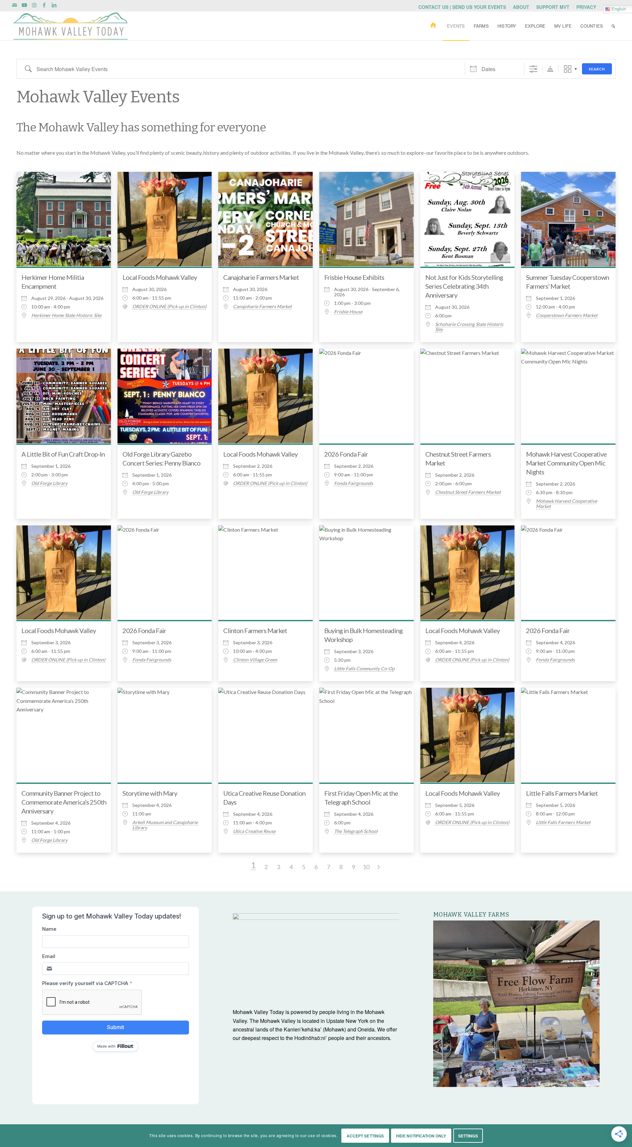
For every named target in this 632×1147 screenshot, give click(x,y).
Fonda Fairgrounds (353, 483)
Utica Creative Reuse (254, 831)
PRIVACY (586, 7)
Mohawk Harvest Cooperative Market (566, 503)
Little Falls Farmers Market (562, 793)
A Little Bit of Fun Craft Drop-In (63, 454)
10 (366, 866)
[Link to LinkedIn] (54, 5)
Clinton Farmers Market (255, 630)
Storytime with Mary (149, 793)
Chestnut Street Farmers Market (468, 492)
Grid (568, 69)
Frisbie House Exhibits (354, 277)
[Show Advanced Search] (533, 69)
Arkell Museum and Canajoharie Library (165, 825)
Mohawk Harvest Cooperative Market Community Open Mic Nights (566, 463)
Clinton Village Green (255, 659)
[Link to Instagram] (34, 5)
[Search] (613, 26)
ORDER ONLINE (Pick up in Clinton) (169, 306)
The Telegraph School (356, 831)
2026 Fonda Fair (346, 454)
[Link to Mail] (14, 5)
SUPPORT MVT (552, 7)
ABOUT (521, 7)
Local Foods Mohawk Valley (159, 277)
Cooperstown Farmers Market (566, 315)
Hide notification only (421, 1136)
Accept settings (365, 1136)
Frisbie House (348, 311)
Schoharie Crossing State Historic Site (469, 327)
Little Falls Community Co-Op (364, 668)
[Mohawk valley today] (70, 26)
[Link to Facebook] (44, 5)
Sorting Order (550, 69)
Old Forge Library (49, 483)
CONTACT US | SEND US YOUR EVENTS (462, 7)
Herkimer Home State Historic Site (66, 315)
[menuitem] (462, 7)
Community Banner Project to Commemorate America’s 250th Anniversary (63, 802)
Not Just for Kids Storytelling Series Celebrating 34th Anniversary (464, 286)
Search (597, 69)
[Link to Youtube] (24, 5)
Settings (468, 1136)
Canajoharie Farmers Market (261, 277)
